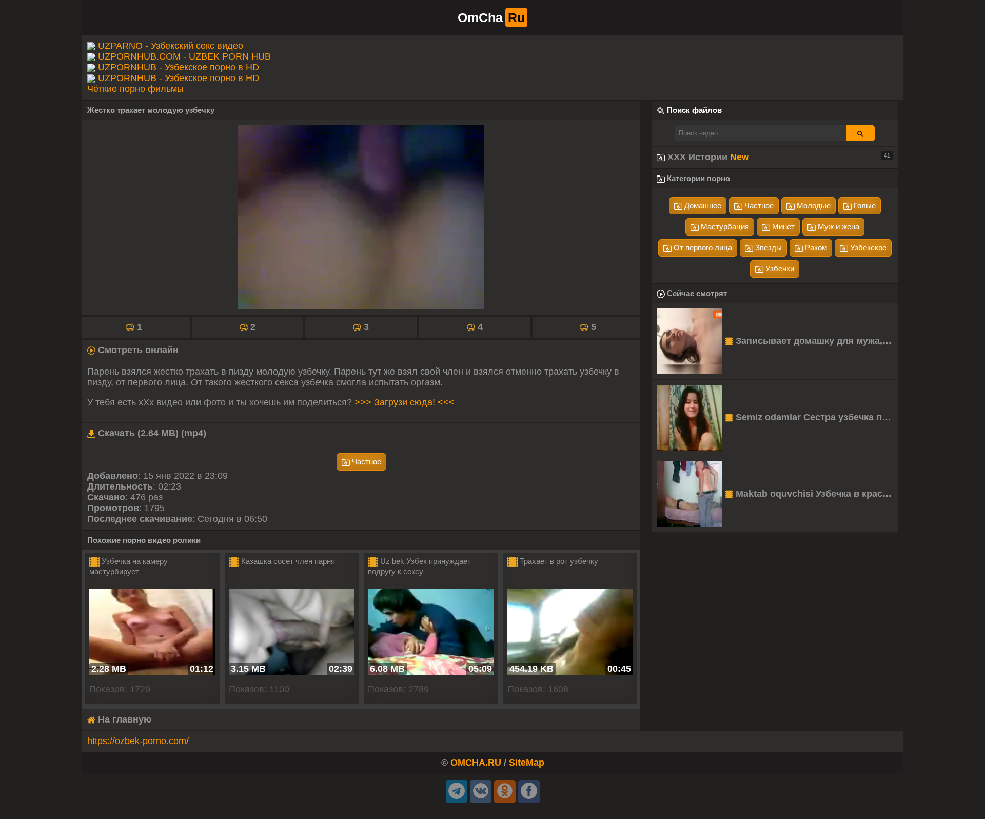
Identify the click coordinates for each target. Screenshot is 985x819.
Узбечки (778, 268)
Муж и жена (837, 226)
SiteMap (526, 762)
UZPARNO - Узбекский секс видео (170, 46)
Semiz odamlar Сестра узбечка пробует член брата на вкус (815, 417)
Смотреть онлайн (137, 350)
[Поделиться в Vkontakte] (480, 791)
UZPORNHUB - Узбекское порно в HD (178, 67)
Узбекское (867, 247)
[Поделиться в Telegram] (456, 791)
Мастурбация (724, 226)
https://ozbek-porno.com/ (138, 741)
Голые (864, 205)
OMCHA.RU (475, 762)
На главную (123, 719)
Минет (782, 226)
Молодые (813, 205)
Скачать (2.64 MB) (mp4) (150, 433)
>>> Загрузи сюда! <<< (404, 402)
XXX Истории (777, 157)
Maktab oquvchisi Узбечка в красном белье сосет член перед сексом (815, 494)
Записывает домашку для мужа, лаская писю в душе (815, 341)
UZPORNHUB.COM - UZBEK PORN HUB (184, 56)
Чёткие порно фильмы (135, 89)
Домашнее (701, 205)
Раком (815, 247)
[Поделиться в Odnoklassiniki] (505, 791)
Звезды (767, 247)
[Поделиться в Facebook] (529, 791)
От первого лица (702, 247)
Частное (365, 461)
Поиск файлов (694, 110)
